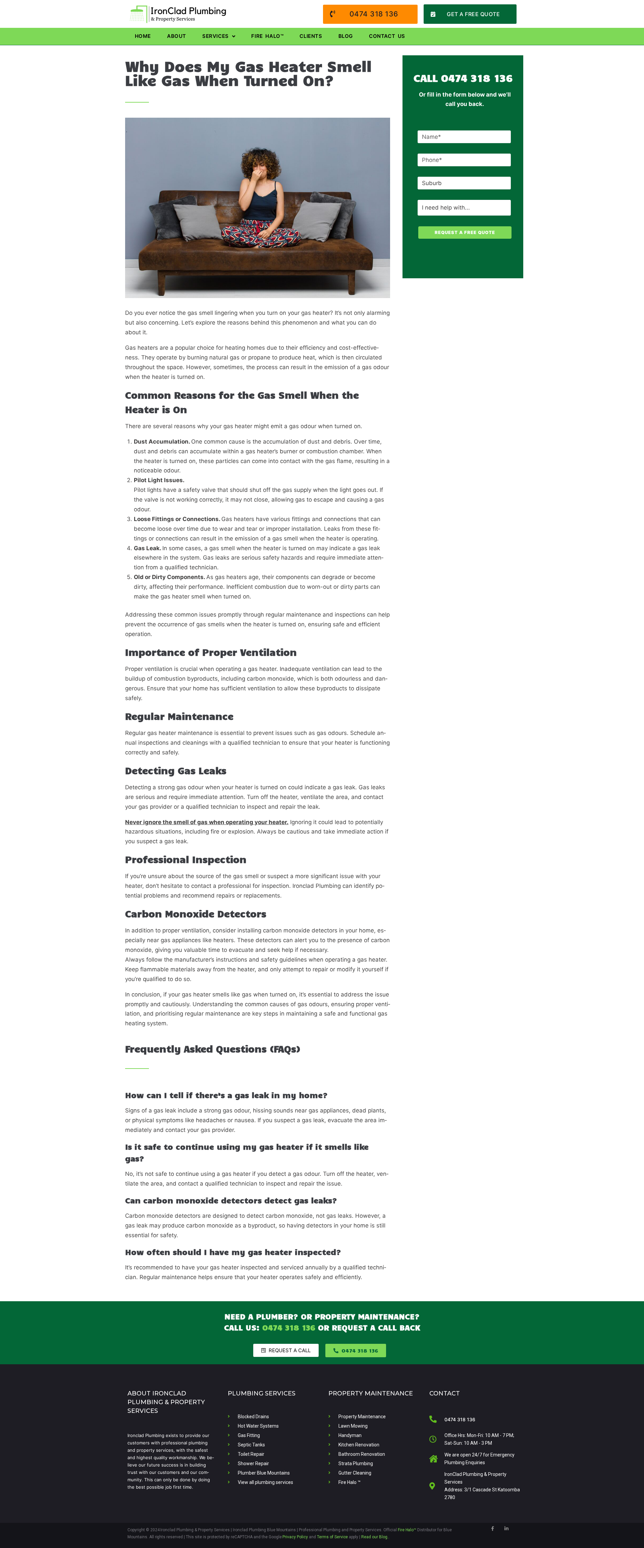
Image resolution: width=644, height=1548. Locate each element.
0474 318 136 (477, 77)
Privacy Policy (295, 1537)
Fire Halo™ (407, 1530)
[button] (470, 14)
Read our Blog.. (375, 1537)
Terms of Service (332, 1537)
